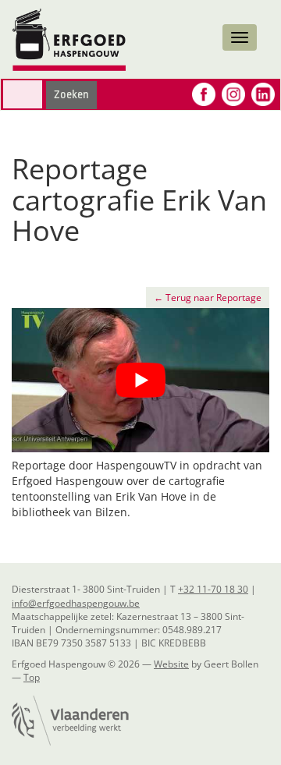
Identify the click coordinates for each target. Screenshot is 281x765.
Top (31, 677)
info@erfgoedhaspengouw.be (76, 603)
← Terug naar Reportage (207, 297)
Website (171, 664)
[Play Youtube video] (140, 380)
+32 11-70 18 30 (213, 589)
